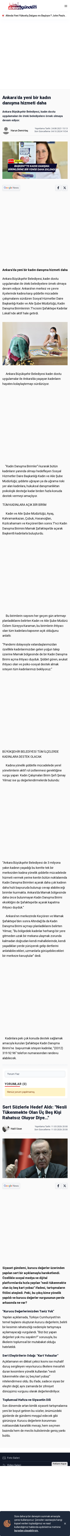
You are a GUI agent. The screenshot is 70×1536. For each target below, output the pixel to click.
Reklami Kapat (59, 1464)
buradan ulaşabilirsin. (26, 1530)
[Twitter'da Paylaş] (65, 188)
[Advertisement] (35, 54)
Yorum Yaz (13, 1074)
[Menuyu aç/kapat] (66, 6)
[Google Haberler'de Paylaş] (11, 188)
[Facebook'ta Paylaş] (58, 188)
